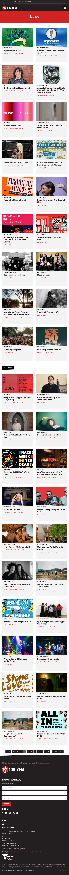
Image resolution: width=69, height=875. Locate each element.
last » (60, 751)
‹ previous (16, 751)
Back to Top (63, 870)
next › (55, 751)
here (7, 849)
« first (8, 751)
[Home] (10, 8)
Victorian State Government (22, 852)
